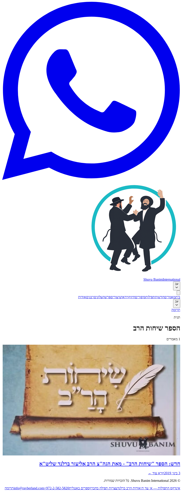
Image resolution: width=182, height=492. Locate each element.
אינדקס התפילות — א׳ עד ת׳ (160, 488)
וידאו (125, 297)
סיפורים (140, 297)
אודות (82, 297)
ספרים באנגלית (79, 488)
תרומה (175, 310)
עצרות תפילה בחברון (103, 488)
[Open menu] (178, 292)
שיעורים (116, 297)
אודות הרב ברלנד (129, 488)
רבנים (90, 297)
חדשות (159, 297)
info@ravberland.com (29, 488)
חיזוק (131, 297)
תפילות (150, 297)
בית (177, 297)
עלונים (98, 297)
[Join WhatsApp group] (91, 179)
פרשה (107, 297)
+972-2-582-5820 (56, 488)
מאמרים (169, 297)
